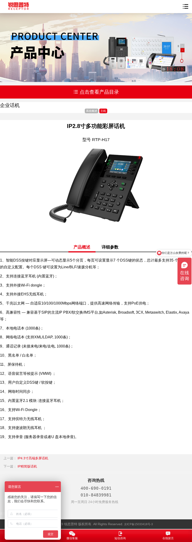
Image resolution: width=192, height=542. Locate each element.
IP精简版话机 (27, 466)
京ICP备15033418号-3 (138, 524)
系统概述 (91, 111)
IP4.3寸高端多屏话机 (33, 458)
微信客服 (72, 538)
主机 (103, 111)
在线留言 (168, 538)
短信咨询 (120, 538)
